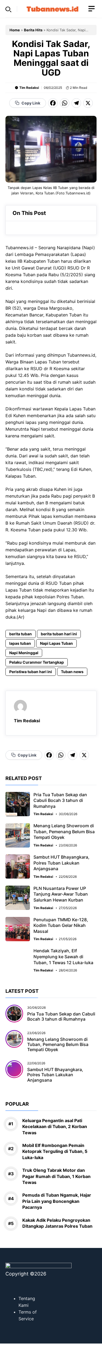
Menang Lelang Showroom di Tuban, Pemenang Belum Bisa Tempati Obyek (64, 831)
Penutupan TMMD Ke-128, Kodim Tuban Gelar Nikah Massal (60, 925)
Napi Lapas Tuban (56, 643)
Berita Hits (33, 30)
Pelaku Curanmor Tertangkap (36, 662)
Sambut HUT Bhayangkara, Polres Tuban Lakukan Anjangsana (61, 862)
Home (15, 30)
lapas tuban (20, 643)
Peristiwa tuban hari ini (30, 671)
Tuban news (72, 671)
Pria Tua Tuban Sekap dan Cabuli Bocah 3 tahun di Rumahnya (60, 800)
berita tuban (20, 634)
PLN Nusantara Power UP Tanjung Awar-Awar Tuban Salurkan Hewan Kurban (60, 894)
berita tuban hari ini (59, 634)
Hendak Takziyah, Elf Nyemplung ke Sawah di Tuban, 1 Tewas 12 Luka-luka (63, 956)
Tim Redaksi (29, 88)
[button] (8, 9)
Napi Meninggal (23, 652)
